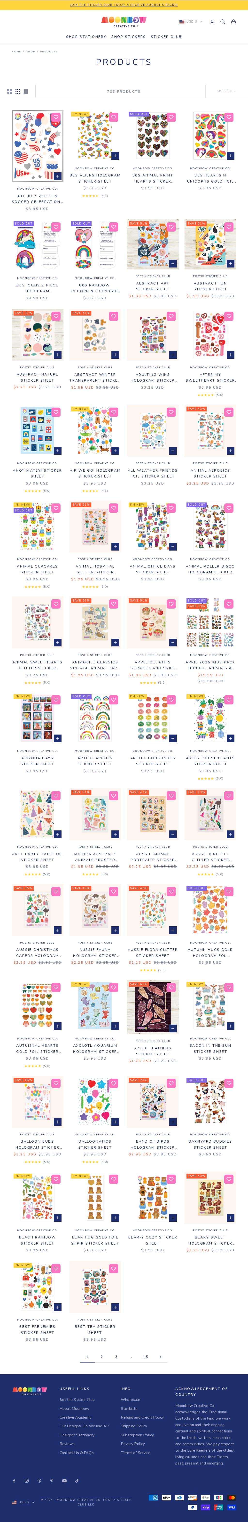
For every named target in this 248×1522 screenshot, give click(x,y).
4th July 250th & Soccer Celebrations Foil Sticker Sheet (37, 199)
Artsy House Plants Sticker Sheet (210, 761)
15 (145, 1356)
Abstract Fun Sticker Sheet (210, 286)
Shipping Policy (134, 1426)
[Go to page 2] (160, 1356)
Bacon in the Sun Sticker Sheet (210, 1048)
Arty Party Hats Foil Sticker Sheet (37, 857)
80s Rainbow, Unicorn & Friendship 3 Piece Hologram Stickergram (95, 288)
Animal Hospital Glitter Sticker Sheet (95, 569)
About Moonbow (74, 1408)
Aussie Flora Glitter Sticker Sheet (153, 952)
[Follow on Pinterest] (51, 1480)
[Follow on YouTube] (64, 1480)
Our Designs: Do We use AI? (84, 1426)
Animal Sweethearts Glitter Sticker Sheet (37, 665)
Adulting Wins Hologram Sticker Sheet (153, 378)
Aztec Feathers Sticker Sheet (152, 1051)
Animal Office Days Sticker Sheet (153, 569)
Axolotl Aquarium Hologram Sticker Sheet (95, 1048)
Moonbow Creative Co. (37, 189)
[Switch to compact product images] (26, 91)
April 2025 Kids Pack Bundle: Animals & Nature (210, 665)
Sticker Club (166, 36)
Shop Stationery (86, 36)
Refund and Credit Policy (142, 1417)
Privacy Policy (133, 1444)
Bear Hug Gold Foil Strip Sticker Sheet (95, 1240)
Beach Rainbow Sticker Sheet (37, 1240)
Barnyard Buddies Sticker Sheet (210, 1144)
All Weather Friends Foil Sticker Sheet (153, 473)
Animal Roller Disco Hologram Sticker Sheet (210, 569)
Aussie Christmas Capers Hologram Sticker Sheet (37, 953)
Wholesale (130, 1399)
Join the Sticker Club (77, 1399)
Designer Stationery (77, 1435)
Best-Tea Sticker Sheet (95, 1329)
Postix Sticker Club (152, 276)
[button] (56, 117)
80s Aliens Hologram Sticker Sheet (95, 178)
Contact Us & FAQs (77, 1452)
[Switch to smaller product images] (18, 91)
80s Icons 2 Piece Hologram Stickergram (37, 288)
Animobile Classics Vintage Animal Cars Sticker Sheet (95, 665)
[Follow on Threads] (39, 1480)
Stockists (129, 1408)
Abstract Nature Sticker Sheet (38, 377)
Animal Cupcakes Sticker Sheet (37, 569)
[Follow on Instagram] (26, 1480)
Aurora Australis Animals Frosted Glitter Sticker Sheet (95, 857)
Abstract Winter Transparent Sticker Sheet (95, 378)
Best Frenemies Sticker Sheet (37, 1329)
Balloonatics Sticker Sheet (95, 1144)
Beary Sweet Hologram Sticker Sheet (210, 1240)
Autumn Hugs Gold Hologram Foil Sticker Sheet (210, 953)
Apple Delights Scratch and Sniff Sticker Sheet (153, 665)
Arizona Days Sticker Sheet (37, 761)
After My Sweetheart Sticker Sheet (210, 378)
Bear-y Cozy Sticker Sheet (152, 1240)
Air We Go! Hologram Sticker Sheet (95, 473)
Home (16, 51)
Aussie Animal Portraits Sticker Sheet (153, 857)
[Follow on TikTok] (77, 1480)
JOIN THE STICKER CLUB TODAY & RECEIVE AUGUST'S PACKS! (124, 5)
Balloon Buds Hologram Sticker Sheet (37, 1144)
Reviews (67, 1444)
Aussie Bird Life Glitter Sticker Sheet (210, 857)
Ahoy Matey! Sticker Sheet (37, 473)
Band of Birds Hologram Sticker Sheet (153, 1144)
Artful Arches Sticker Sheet (95, 761)
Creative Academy (76, 1417)
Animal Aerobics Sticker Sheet (210, 473)
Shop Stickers (128, 36)
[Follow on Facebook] (14, 1480)
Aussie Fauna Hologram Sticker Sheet (95, 953)
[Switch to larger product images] (9, 91)
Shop (30, 51)
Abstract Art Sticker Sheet (153, 286)
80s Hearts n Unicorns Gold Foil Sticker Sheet (210, 178)
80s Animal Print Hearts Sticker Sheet (152, 178)
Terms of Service (135, 1452)
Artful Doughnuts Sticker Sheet (152, 761)
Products (48, 51)
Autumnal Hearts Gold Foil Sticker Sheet (37, 1048)
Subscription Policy (137, 1435)
